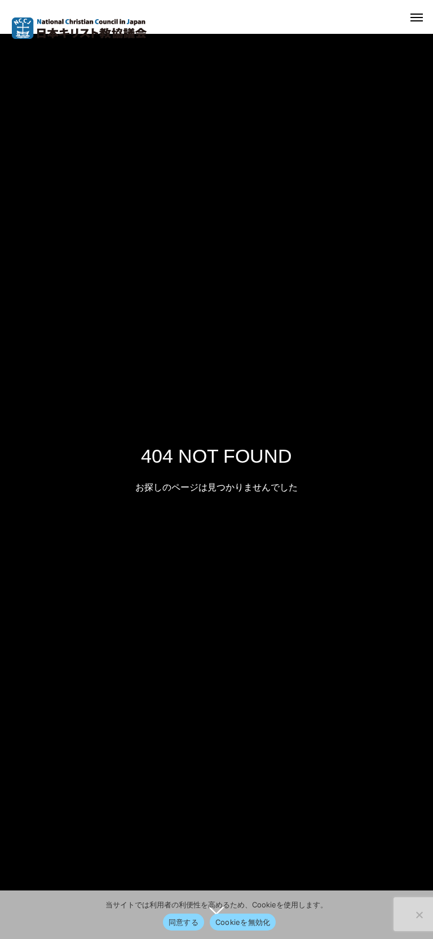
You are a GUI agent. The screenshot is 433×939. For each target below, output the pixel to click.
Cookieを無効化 (243, 922)
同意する (183, 922)
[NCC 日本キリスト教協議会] (79, 28)
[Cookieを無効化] (419, 914)
